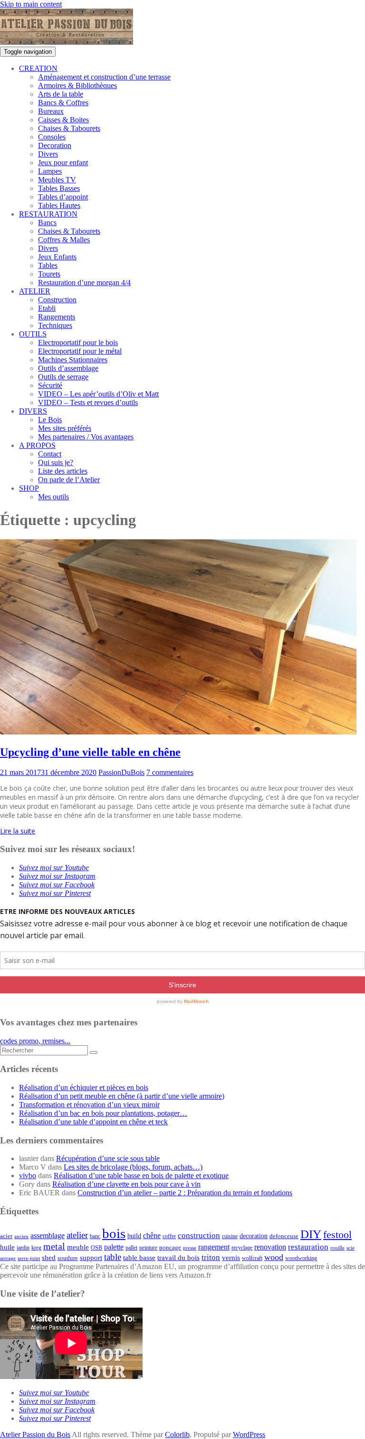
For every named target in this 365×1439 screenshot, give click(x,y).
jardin (23, 1248)
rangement (214, 1247)
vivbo (27, 1175)
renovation (270, 1247)
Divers (48, 154)
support (91, 1257)
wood (273, 1257)
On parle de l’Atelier (69, 480)
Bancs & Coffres (63, 103)
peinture (148, 1248)
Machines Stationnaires (72, 360)
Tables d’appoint (63, 197)
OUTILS (33, 334)
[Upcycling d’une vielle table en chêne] (178, 732)
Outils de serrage (63, 377)
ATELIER (34, 291)
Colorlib (177, 1434)
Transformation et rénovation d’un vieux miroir (89, 1105)
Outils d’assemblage (68, 368)
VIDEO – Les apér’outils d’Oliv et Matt (98, 394)
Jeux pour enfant (63, 163)
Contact (49, 454)
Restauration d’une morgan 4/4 (84, 282)
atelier (77, 1235)
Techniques (55, 325)
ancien (21, 1236)
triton (211, 1257)
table (112, 1257)
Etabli (47, 308)
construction (199, 1235)
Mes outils (53, 497)
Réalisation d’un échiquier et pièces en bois (83, 1087)
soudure (68, 1257)
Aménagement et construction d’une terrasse (104, 77)
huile (7, 1247)
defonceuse (283, 1236)
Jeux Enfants (57, 257)
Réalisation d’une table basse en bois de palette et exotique (141, 1175)
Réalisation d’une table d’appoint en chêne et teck (93, 1122)
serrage (8, 1258)
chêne (152, 1235)
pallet (131, 1247)
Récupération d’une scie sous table (108, 1158)
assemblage (47, 1235)
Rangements (56, 317)
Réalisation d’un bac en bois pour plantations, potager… (103, 1113)
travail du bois (178, 1257)
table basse (139, 1257)
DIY (310, 1234)
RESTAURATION (48, 214)
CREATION (38, 68)
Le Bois (50, 420)
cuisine (230, 1236)
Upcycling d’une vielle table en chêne (90, 752)
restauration (308, 1246)
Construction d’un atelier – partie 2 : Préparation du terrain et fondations (184, 1193)
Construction (57, 300)
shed (49, 1257)
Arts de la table (60, 94)
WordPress (249, 1434)
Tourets (49, 274)
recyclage (241, 1247)
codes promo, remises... (35, 1041)
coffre (169, 1236)
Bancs (47, 222)
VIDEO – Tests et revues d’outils (88, 402)
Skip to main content (31, 4)
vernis (231, 1257)
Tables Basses (59, 188)
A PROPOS (37, 445)
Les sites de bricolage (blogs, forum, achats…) (133, 1167)
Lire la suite (17, 830)
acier (6, 1236)
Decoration (54, 145)
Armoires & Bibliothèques (77, 85)
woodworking (301, 1258)
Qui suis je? (55, 462)
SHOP (29, 488)
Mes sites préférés (64, 428)
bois (113, 1233)
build (134, 1236)
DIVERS (33, 411)
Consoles (52, 137)
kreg (36, 1247)
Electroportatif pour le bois (78, 342)
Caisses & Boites (63, 120)
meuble (78, 1247)
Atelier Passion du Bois (35, 1434)
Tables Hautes (59, 205)
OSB (96, 1248)
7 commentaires (169, 772)
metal (54, 1246)
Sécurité (50, 385)
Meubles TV (57, 180)
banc (95, 1236)
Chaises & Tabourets (69, 128)
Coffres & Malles (64, 240)
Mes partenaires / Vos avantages (86, 437)
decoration (254, 1236)
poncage (170, 1247)
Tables (48, 265)
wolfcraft (252, 1258)
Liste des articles (62, 471)
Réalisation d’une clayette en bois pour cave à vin (126, 1184)
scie (350, 1247)
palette (114, 1247)
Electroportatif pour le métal (80, 351)
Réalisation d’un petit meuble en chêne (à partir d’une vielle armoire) (121, 1096)
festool (337, 1235)
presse (189, 1247)
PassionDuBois (121, 772)
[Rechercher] (93, 1052)
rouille (337, 1247)
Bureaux (51, 111)
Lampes (50, 171)
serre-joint (29, 1258)
